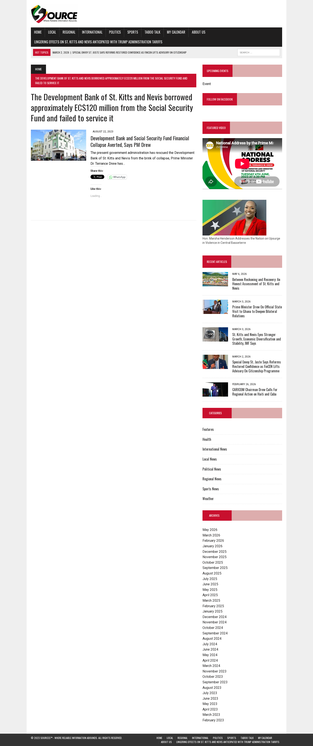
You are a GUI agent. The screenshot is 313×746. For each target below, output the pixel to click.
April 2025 (210, 595)
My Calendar (176, 32)
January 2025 (212, 611)
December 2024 (214, 617)
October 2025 (212, 562)
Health (206, 439)
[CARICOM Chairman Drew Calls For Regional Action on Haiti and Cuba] (215, 394)
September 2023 (215, 682)
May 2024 (209, 655)
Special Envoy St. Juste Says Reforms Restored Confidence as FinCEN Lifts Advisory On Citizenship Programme (256, 366)
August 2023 (211, 688)
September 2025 (215, 568)
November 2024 (214, 622)
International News (214, 449)
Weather (208, 498)
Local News (209, 459)
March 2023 (211, 715)
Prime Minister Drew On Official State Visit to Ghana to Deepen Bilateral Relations (257, 311)
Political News (211, 469)
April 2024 (210, 660)
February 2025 (213, 606)
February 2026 (213, 541)
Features (208, 429)
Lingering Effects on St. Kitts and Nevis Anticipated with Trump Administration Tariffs (98, 41)
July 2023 (209, 693)
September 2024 (215, 633)
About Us (198, 32)
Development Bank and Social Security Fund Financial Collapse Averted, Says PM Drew (139, 141)
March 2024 (211, 666)
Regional (69, 32)
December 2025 (214, 552)
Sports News (210, 488)
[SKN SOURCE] (156, 13)
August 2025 (211, 573)
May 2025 (209, 590)
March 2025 (211, 601)
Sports (132, 32)
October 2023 (212, 677)
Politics (115, 32)
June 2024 (210, 649)
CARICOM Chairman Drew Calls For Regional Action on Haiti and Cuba (254, 392)
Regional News (211, 478)
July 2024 (209, 644)
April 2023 (210, 709)
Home (38, 32)
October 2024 (212, 628)
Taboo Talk (152, 32)
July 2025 (209, 579)
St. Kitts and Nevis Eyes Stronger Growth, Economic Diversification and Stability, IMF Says (256, 339)
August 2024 (211, 639)
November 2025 (214, 557)
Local (52, 32)
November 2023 (214, 671)
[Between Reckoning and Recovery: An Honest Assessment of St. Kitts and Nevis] (215, 284)
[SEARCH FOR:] (258, 51)
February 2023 (213, 720)
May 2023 (209, 704)
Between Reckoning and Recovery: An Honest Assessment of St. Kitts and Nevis (256, 284)
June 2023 (210, 698)
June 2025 (210, 584)
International (92, 32)
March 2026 (211, 535)
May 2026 (209, 530)
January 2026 (212, 546)
